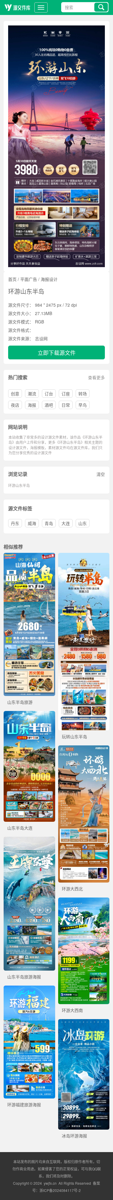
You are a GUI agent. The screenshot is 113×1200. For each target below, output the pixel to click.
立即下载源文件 (57, 352)
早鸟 (82, 405)
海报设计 (49, 279)
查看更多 (96, 377)
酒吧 (49, 405)
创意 (15, 394)
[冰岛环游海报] (84, 1022)
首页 (12, 279)
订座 (65, 394)
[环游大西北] (84, 748)
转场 (82, 394)
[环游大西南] (84, 901)
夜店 (15, 405)
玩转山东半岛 (74, 736)
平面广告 (28, 279)
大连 (65, 523)
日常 (65, 405)
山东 (82, 523)
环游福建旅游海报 (24, 1104)
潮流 (32, 394)
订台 (49, 394)
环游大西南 (72, 1010)
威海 (32, 523)
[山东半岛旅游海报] (29, 840)
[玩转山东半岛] (84, 556)
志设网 (41, 338)
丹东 (15, 523)
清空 (100, 474)
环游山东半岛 (19, 485)
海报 (32, 405)
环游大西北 (72, 889)
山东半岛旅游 (20, 702)
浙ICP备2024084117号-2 (60, 1190)
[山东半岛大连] (29, 714)
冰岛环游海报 (74, 1136)
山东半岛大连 (20, 828)
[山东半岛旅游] (29, 556)
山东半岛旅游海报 (24, 977)
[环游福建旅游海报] (29, 989)
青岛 (49, 523)
